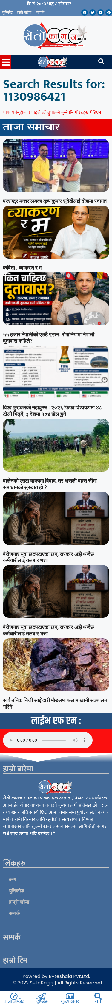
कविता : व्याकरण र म (22, 268)
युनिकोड (7, 12)
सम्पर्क (40, 12)
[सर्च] (98, 996)
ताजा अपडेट (14, 1001)
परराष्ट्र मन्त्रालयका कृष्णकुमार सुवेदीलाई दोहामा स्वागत (55, 201)
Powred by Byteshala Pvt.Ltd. (56, 976)
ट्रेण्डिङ (42, 1001)
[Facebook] (84, 12)
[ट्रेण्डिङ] (42, 996)
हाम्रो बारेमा (24, 12)
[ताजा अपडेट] (14, 996)
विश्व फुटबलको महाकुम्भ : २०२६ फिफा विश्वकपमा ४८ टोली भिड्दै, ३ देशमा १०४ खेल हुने (52, 410)
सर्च (98, 1001)
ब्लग (12, 879)
